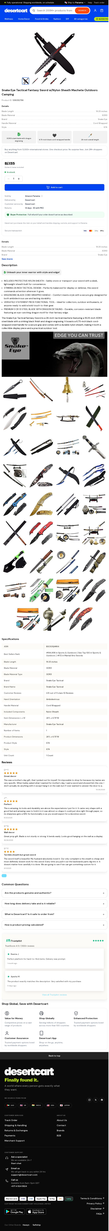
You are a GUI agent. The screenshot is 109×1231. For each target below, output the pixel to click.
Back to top (54, 1055)
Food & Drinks (41, 19)
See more (7, 258)
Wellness (9, 19)
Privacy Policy (95, 1203)
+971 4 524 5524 (19, 1186)
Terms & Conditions (92, 1198)
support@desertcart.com (24, 1175)
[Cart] (101, 10)
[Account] (95, 10)
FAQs (100, 1213)
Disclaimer (97, 1208)
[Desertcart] (16, 10)
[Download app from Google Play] (14, 1211)
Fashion (57, 19)
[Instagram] (89, 1099)
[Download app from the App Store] (36, 1211)
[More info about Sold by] (42, 196)
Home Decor (24, 19)
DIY (67, 19)
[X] (95, 1099)
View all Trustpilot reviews (54, 994)
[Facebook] (101, 1099)
